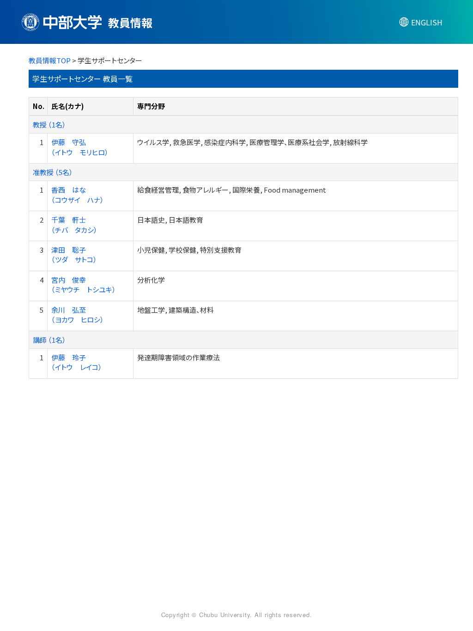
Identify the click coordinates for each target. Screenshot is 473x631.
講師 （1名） (49, 340)
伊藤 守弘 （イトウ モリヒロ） (80, 147)
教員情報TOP (50, 60)
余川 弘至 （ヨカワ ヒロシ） (77, 314)
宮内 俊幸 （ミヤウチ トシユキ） (83, 284)
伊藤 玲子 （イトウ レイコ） (76, 362)
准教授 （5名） (53, 172)
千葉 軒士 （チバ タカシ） (74, 224)
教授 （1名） (49, 124)
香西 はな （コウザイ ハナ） (77, 194)
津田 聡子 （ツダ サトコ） (74, 254)
